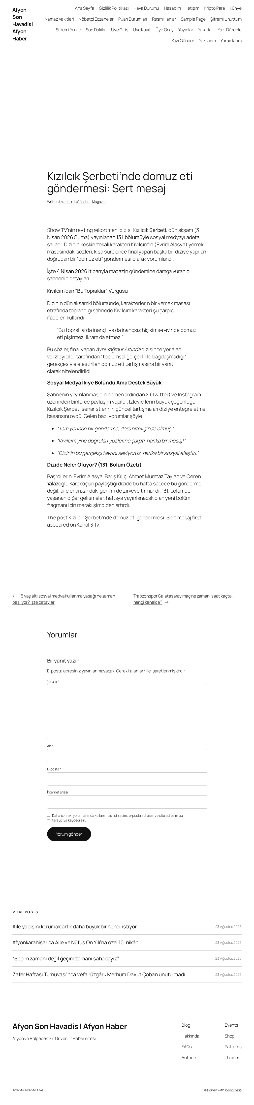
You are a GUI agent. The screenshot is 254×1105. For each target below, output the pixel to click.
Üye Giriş (119, 29)
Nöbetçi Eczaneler (96, 19)
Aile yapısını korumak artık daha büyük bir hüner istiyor (74, 926)
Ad (50, 745)
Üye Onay (165, 29)
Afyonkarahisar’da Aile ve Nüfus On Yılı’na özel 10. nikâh (75, 942)
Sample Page (193, 19)
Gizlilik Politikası (114, 8)
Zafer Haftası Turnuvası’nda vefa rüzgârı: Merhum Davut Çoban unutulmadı (98, 974)
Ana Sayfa (84, 8)
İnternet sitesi (57, 792)
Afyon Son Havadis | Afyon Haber (22, 24)
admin (68, 201)
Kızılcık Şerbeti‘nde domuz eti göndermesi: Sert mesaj (129, 517)
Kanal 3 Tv (87, 524)
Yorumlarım (231, 40)
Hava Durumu (146, 8)
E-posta (54, 769)
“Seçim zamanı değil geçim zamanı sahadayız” (65, 958)
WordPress (233, 1090)
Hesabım (172, 8)
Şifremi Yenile (68, 29)
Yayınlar (185, 29)
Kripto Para (214, 8)
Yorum (53, 681)
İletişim (192, 8)
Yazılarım (207, 40)
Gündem (83, 201)
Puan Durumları (132, 19)
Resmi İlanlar (164, 19)
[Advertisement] (127, 100)
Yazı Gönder (183, 40)
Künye (236, 8)
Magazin (98, 201)
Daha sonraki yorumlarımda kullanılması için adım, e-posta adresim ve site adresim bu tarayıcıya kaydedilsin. (117, 818)
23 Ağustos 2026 (228, 926)
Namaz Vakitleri (59, 19)
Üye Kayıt (142, 29)
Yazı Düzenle (230, 29)
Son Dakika (96, 29)
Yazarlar (205, 29)
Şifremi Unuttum (226, 19)
